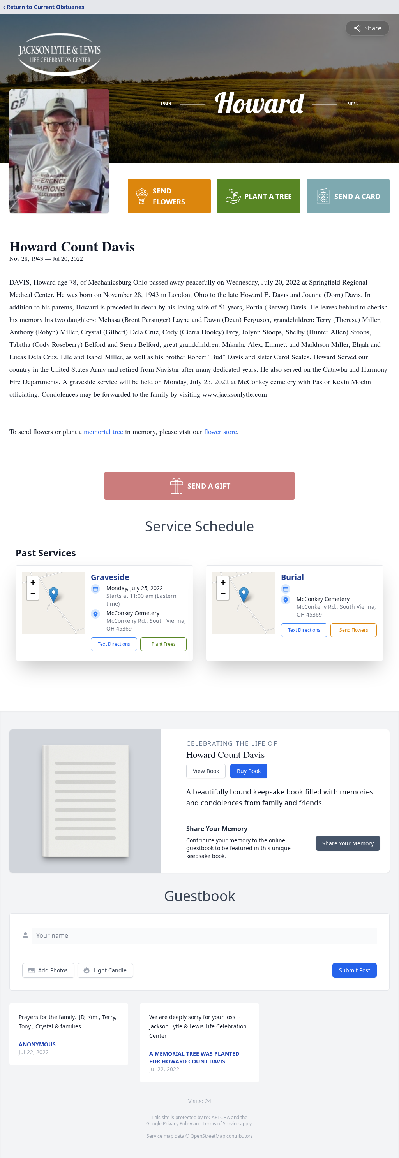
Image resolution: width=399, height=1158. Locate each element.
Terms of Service (221, 1123)
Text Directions (114, 644)
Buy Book (249, 771)
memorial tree (103, 431)
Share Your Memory (348, 843)
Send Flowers (353, 630)
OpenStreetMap (208, 1136)
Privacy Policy (177, 1123)
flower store (220, 431)
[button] (53, 595)
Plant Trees (164, 644)
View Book (206, 771)
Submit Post (354, 970)
